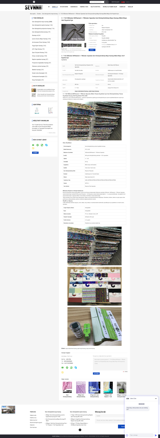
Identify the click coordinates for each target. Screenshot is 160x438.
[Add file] (127, 435)
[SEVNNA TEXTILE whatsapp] (38, 145)
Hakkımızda (74, 6)
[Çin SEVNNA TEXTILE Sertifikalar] (37, 110)
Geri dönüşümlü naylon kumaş (40, 25)
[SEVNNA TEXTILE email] (34, 145)
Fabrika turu (84, 6)
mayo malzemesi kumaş (71, 348)
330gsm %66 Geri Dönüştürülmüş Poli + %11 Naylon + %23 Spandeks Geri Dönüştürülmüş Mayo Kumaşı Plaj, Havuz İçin (122, 395)
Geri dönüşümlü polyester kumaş (41, 28)
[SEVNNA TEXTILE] (34, 7)
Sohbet (92, 49)
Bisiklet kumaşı (36, 69)
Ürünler (39, 13)
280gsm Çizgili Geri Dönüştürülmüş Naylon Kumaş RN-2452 (80, 419)
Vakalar (130, 6)
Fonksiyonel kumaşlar (38, 76)
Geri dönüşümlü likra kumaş (40, 32)
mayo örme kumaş (90, 348)
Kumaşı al (35, 35)
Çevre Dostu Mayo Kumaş (39, 39)
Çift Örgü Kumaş (37, 49)
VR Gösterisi (64, 6)
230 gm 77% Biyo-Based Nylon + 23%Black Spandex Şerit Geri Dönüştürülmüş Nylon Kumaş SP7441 (81, 424)
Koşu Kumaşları (36, 80)
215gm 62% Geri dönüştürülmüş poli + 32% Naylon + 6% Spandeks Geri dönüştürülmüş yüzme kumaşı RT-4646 (95, 395)
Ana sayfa (32, 13)
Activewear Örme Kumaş (39, 42)
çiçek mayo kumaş (81, 348)
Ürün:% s (55, 6)
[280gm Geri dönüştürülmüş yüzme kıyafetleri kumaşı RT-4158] (81, 387)
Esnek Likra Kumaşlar (38, 73)
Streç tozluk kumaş (38, 56)
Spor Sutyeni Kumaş (38, 52)
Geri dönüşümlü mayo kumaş (50, 13)
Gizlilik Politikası (56, 436)
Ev (49, 6)
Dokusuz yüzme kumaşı (39, 66)
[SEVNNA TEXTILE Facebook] (34, 2)
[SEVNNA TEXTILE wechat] (43, 145)
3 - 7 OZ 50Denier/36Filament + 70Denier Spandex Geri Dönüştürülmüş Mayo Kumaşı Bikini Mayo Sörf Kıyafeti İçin (73, 50)
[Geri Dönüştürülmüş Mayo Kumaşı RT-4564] (67, 387)
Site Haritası (33, 427)
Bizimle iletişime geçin (110, 6)
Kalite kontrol (95, 6)
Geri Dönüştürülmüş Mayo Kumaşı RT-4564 (67, 395)
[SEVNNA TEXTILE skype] (47, 145)
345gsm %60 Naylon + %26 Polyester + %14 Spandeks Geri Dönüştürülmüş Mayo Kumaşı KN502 (108, 395)
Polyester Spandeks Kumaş (40, 63)
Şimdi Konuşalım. (116, 2)
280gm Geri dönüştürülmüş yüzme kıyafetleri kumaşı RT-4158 (81, 395)
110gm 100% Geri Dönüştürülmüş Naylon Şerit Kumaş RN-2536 (82, 415)
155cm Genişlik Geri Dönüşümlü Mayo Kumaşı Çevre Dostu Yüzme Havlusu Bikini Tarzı (46, 96)
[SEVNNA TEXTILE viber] (34, 148)
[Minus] (156, 399)
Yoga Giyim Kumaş (37, 45)
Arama (106, 2)
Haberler (122, 6)
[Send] (155, 435)
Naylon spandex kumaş (38, 59)
